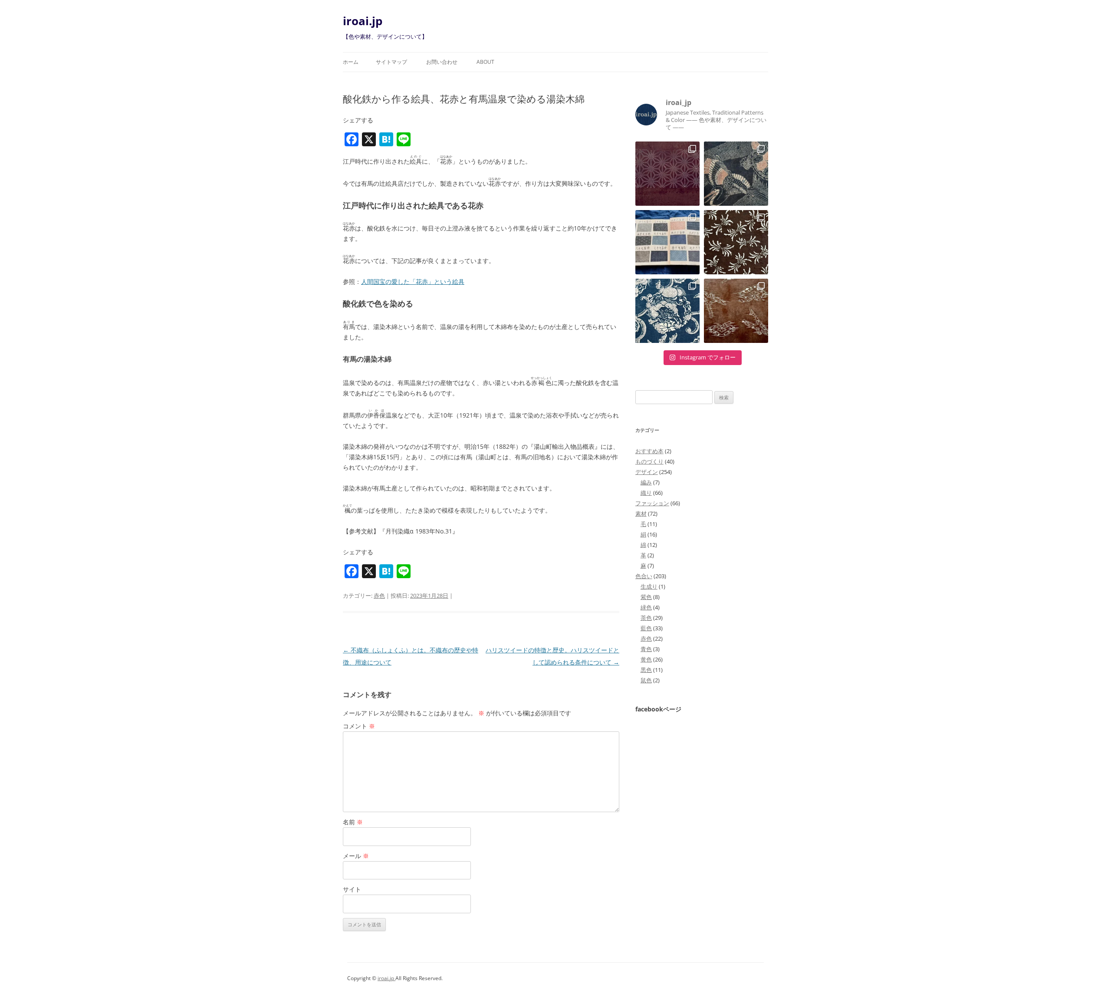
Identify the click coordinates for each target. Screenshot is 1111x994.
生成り (649, 586)
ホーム (350, 62)
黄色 (646, 659)
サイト (352, 889)
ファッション (652, 503)
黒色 (646, 670)
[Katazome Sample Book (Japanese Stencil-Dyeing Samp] (667, 242)
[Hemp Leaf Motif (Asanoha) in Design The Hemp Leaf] (667, 174)
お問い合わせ (441, 62)
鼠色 (646, 680)
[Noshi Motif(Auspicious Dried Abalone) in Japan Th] (736, 242)
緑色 (646, 607)
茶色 (646, 618)
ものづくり (649, 461)
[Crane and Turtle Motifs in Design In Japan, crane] (736, 174)
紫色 (646, 597)
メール (356, 856)
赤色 (379, 595)
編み (646, 482)
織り (646, 493)
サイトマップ (391, 62)
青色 (646, 649)
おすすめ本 (649, 451)
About (485, 62)
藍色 (646, 628)
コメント (359, 726)
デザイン (646, 472)
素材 (641, 513)
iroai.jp (362, 21)
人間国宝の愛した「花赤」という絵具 (412, 281)
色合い (643, 576)
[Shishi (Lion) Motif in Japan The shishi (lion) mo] (667, 311)
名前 (353, 822)
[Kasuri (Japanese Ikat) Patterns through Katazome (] (736, 311)
